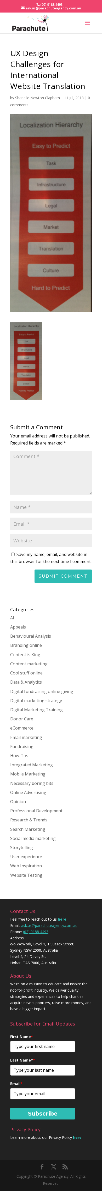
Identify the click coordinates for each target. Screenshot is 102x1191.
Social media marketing (33, 838)
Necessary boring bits (31, 783)
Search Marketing (27, 829)
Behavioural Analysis (30, 636)
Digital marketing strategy (36, 700)
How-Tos (19, 756)
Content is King (25, 654)
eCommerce (21, 728)
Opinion (18, 801)
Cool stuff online (26, 673)
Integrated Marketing (31, 765)
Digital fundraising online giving (41, 691)
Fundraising (21, 746)
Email (16, 1083)
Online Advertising (28, 792)
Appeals (18, 627)
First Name (21, 1036)
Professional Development (36, 811)
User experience (26, 857)
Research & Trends (28, 820)
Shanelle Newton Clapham (37, 97)
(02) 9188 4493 (35, 931)
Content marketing (29, 664)
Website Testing (26, 875)
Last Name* (22, 1060)
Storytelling (21, 847)
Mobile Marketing (28, 774)
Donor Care (21, 719)
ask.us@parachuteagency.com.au (49, 925)
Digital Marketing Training (36, 710)
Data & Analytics (26, 682)
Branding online (26, 645)
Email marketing (26, 737)
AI (12, 618)
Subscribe (43, 1113)
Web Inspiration (26, 866)
